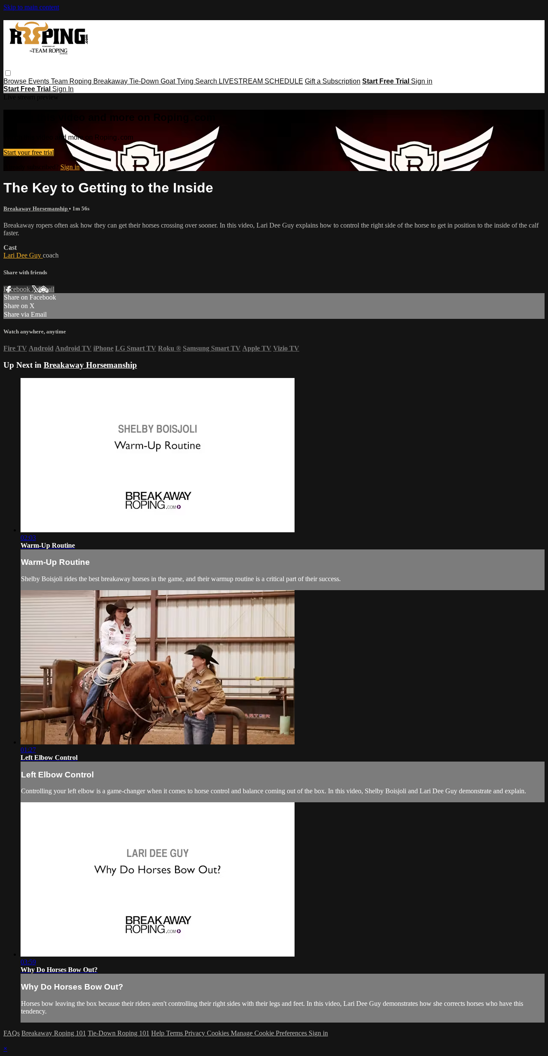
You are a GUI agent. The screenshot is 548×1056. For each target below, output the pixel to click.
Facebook (17, 289)
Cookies (219, 1033)
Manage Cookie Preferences (270, 1033)
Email (46, 289)
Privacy (196, 1033)
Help (158, 1033)
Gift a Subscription (332, 81)
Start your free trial (28, 152)
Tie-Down (145, 81)
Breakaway (111, 81)
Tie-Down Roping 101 (118, 1033)
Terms (175, 1033)
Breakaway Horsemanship (36, 208)
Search (207, 81)
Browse (15, 81)
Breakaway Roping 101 (53, 1033)
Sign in (421, 81)
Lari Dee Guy (23, 255)
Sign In (63, 89)
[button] (8, 73)
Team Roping (72, 81)
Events (39, 81)
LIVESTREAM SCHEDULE (261, 81)
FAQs (11, 1033)
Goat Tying (178, 81)
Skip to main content (31, 7)
